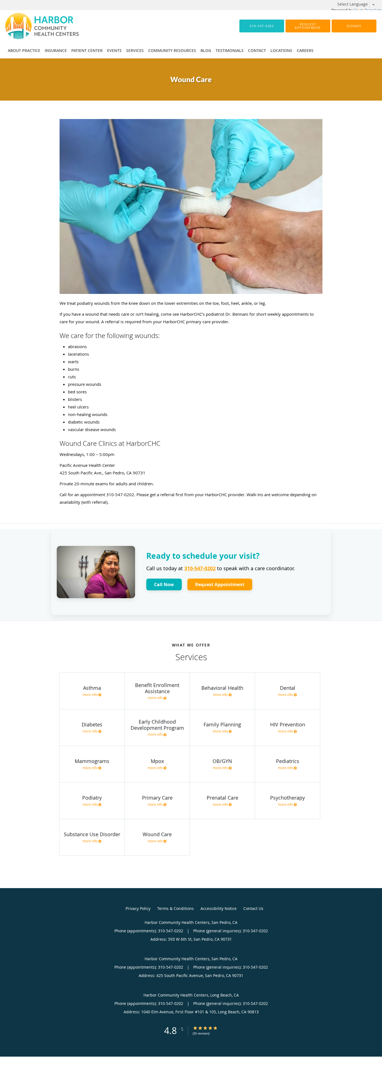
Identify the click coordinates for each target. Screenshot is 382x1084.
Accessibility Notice (219, 908)
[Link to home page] (33, 26)
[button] (308, 26)
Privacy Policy (138, 908)
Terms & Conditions (175, 908)
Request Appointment (219, 584)
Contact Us (253, 908)
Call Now (164, 584)
